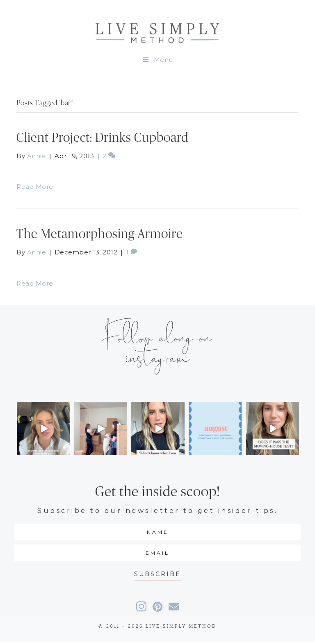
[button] (157, 574)
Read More (34, 187)
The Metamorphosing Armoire (99, 234)
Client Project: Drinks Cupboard (102, 138)
